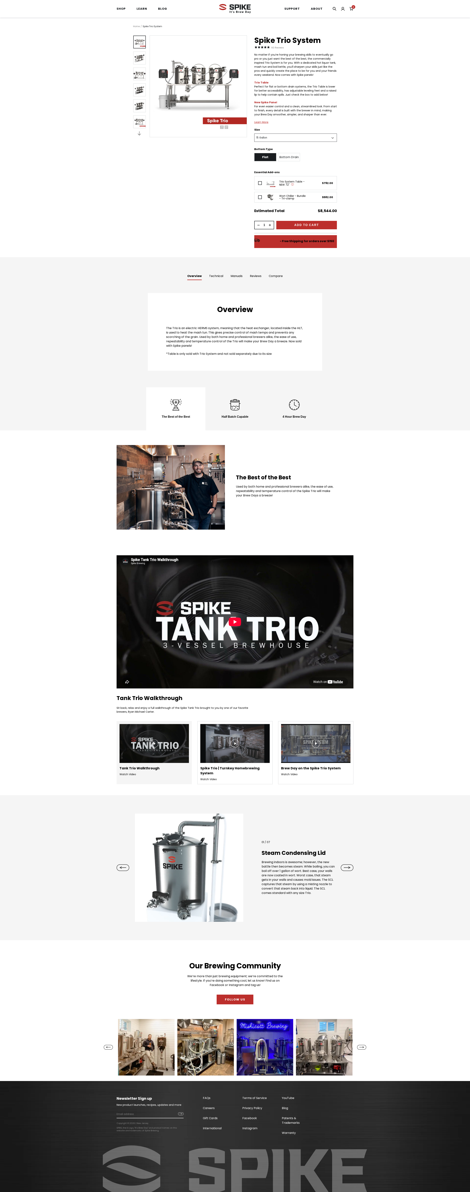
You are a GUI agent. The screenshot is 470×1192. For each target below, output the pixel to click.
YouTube (288, 1098)
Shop (121, 9)
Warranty (289, 1133)
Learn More (261, 122)
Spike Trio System (152, 26)
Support (292, 9)
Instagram (249, 1128)
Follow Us (235, 999)
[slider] (186, 919)
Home (136, 26)
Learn (142, 9)
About (317, 9)
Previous (123, 867)
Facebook (249, 1118)
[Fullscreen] (239, 919)
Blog (162, 9)
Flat (265, 157)
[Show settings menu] (232, 919)
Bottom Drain (289, 157)
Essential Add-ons (267, 172)
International (212, 1128)
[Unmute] (225, 919)
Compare (276, 276)
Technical (216, 276)
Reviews (255, 276)
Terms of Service (254, 1098)
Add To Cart (306, 225)
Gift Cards (210, 1118)
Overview (194, 276)
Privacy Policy (252, 1108)
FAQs (206, 1098)
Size (257, 130)
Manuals (237, 276)
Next (139, 133)
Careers (209, 1108)
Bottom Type (263, 149)
